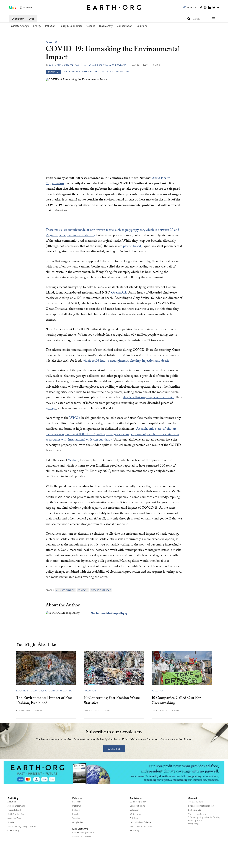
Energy (37, 26)
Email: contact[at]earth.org (201, 805)
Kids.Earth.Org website (83, 832)
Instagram (76, 805)
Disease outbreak (101, 590)
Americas (97, 64)
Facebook (76, 801)
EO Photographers (138, 801)
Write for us (135, 813)
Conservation (124, 26)
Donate (10, 822)
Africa (88, 64)
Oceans (90, 26)
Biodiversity (106, 26)
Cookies (32, 826)
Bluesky (75, 813)
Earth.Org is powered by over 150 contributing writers (96, 71)
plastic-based (132, 246)
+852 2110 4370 (195, 801)
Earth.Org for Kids (15, 813)
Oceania (122, 64)
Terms (10, 826)
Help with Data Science (140, 822)
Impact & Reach (14, 809)
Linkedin (76, 809)
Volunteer (134, 809)
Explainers (22, 690)
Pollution (50, 26)
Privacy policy (21, 826)
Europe (112, 64)
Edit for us (134, 818)
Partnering (134, 830)
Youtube (76, 818)
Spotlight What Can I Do (57, 690)
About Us (11, 801)
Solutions (142, 26)
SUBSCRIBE (114, 749)
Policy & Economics (71, 26)
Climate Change (20, 26)
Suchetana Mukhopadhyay (64, 64)
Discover (18, 18)
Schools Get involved (81, 836)
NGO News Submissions (141, 826)
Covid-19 (82, 590)
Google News (78, 822)
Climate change (65, 590)
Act (31, 18)
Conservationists (137, 805)
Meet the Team (14, 818)
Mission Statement (16, 805)
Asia (105, 64)
